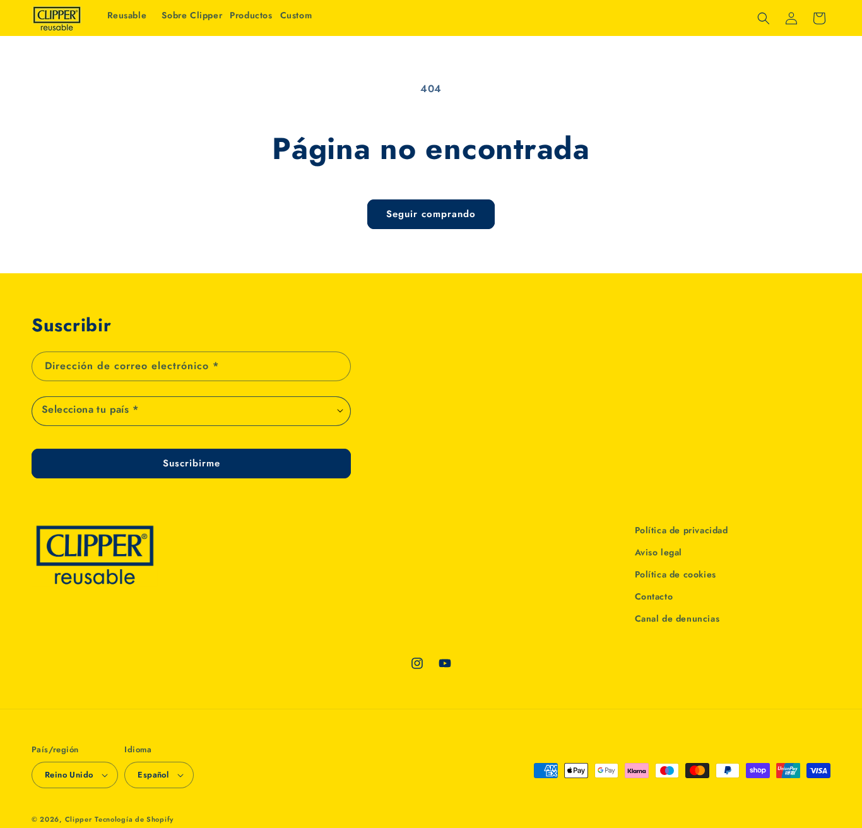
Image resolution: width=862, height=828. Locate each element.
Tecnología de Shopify (134, 819)
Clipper (78, 819)
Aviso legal (659, 552)
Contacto (654, 596)
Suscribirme (191, 463)
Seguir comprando (431, 214)
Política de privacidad (681, 530)
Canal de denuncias (677, 618)
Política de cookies (675, 574)
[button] (251, 15)
